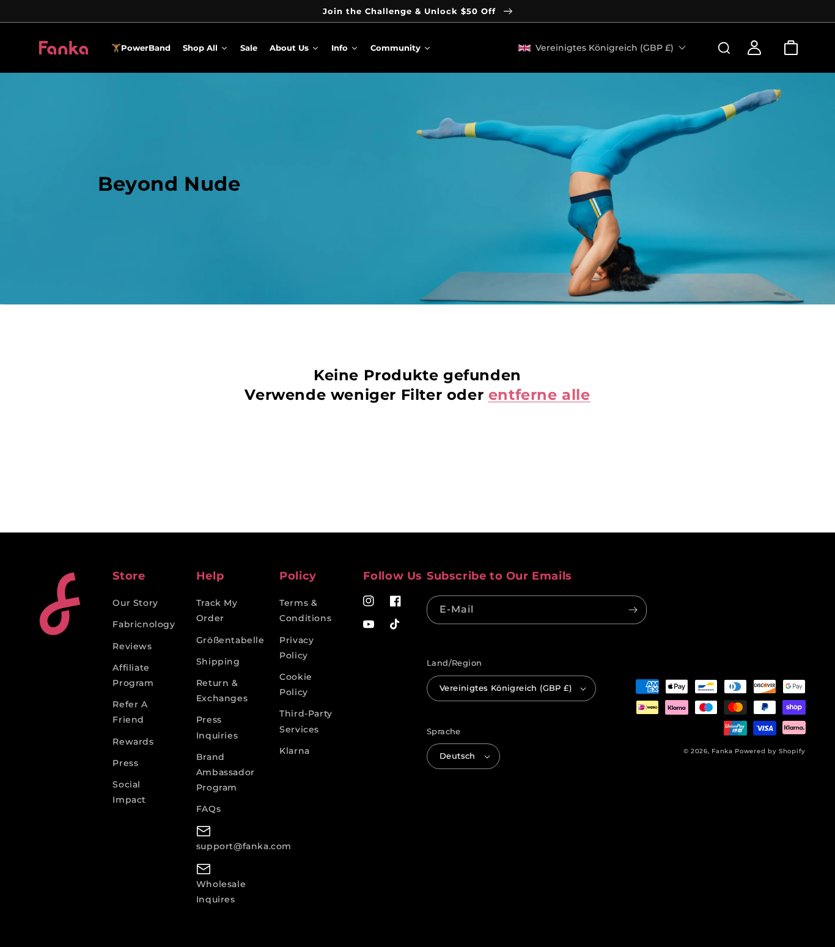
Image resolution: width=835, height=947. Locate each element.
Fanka (722, 751)
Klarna (294, 750)
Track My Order (217, 610)
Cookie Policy (295, 684)
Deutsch (458, 756)
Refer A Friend (129, 712)
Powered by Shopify (770, 751)
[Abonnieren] (632, 609)
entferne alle (539, 394)
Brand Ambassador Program (225, 772)
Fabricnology (143, 624)
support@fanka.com (244, 846)
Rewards (132, 741)
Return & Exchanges (222, 690)
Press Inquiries (217, 727)
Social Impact (129, 792)
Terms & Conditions (305, 610)
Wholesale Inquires (221, 892)
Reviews (132, 646)
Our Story (135, 602)
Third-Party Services (306, 721)
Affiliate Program (132, 675)
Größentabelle (230, 640)
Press (125, 762)
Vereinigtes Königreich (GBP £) (506, 688)
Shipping (218, 661)
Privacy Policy (296, 648)
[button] (717, 47)
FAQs (208, 808)
